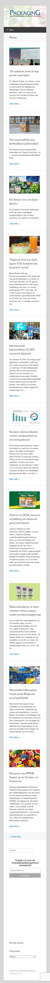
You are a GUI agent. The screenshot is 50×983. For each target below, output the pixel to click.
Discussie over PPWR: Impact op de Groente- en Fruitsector (23, 777)
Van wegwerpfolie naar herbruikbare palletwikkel (23, 141)
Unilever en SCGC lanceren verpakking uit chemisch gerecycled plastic (24, 519)
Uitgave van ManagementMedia (22, 970)
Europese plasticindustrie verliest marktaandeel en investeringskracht (23, 435)
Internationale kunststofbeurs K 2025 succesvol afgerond (22, 349)
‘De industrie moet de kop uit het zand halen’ (24, 73)
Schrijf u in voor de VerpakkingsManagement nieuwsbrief (25, 863)
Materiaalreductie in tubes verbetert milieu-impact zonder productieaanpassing (25, 610)
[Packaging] (25, 16)
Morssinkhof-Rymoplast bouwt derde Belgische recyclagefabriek (23, 694)
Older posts (15, 836)
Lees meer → (14, 103)
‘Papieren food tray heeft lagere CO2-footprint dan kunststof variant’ (23, 263)
